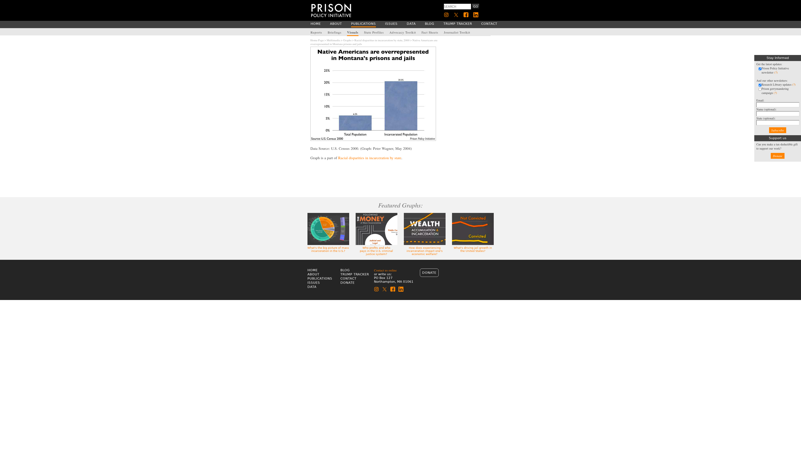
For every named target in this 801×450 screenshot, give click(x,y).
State (766, 118)
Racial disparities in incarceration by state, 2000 (381, 40)
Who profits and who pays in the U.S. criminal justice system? (376, 251)
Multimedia (333, 40)
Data (311, 287)
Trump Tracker (354, 274)
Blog (345, 270)
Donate (777, 156)
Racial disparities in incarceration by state (369, 157)
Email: (760, 100)
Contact (348, 278)
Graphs (347, 40)
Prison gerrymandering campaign (775, 91)
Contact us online (385, 270)
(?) (776, 72)
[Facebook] (466, 14)
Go (475, 7)
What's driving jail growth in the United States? (473, 249)
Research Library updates (779, 84)
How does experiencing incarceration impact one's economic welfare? (425, 251)
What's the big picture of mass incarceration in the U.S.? (328, 249)
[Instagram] (446, 14)
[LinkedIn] (475, 14)
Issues (313, 283)
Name (766, 109)
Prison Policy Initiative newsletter (775, 70)
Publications (319, 278)
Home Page (317, 40)
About (313, 274)
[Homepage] (331, 10)
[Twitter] (456, 14)
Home (312, 270)
